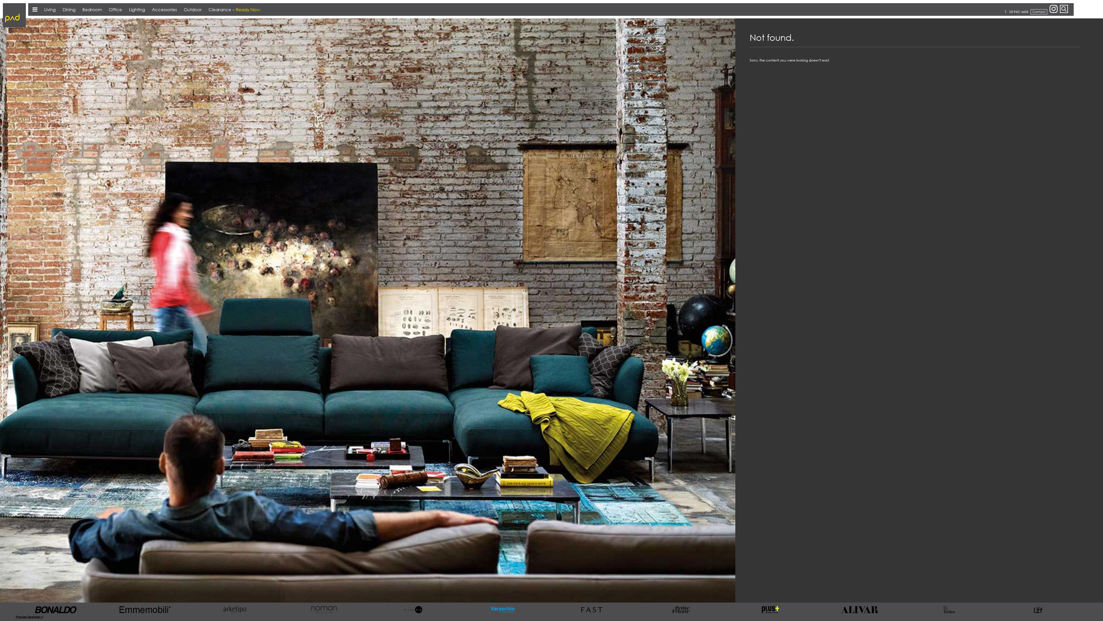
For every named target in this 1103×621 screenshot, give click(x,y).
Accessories (164, 9)
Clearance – (234, 9)
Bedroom (92, 9)
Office (115, 9)
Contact (1039, 12)
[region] (919, 311)
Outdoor (193, 9)
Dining (69, 9)
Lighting (137, 9)
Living (50, 9)
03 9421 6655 (1018, 12)
